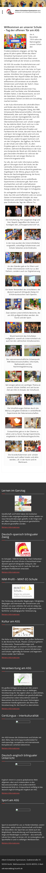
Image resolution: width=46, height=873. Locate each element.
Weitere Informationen (11, 527)
